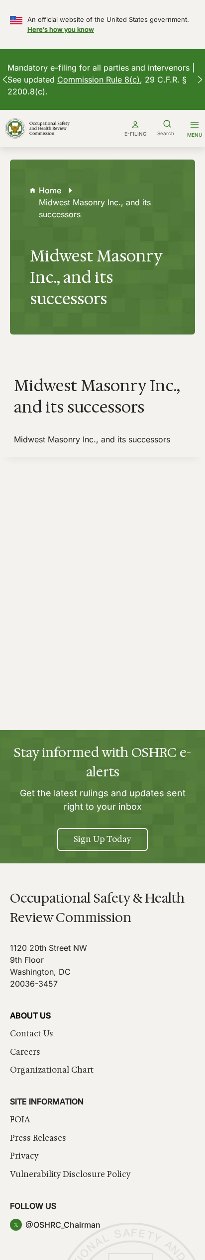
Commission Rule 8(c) (98, 79)
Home (50, 190)
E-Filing (135, 134)
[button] (5, 79)
